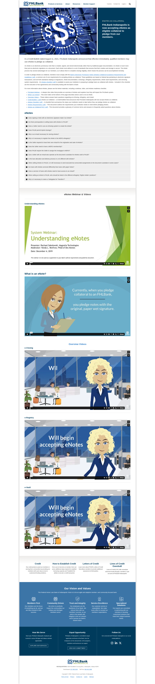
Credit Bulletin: (32, 100)
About (67, 4)
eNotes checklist (46, 82)
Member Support (89, 4)
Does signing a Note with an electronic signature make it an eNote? (50, 118)
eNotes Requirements (35, 105)
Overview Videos (33, 97)
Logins (124, 4)
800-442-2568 (88, 669)
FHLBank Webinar (34, 92)
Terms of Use (64, 676)
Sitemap (91, 676)
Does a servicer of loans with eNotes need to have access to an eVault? (51, 171)
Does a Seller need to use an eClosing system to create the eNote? (50, 126)
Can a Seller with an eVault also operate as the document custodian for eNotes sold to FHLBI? (58, 155)
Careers (109, 4)
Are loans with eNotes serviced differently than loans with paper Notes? (51, 167)
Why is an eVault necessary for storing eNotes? (43, 134)
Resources (77, 4)
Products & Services (55, 4)
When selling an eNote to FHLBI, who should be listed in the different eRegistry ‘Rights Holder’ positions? (62, 175)
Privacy (72, 676)
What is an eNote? (34, 95)
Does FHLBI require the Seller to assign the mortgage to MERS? (49, 150)
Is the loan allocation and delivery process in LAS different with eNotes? (51, 159)
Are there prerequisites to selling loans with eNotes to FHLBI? (48, 122)
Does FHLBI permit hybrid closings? (40, 130)
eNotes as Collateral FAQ (36, 107)
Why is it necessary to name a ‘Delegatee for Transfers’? (46, 179)
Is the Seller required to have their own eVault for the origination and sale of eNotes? (55, 142)
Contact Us (117, 4)
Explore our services (38, 645)
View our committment (77, 648)
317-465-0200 (74, 669)
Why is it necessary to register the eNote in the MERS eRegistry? (49, 138)
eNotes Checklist (33, 102)
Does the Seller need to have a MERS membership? (45, 146)
